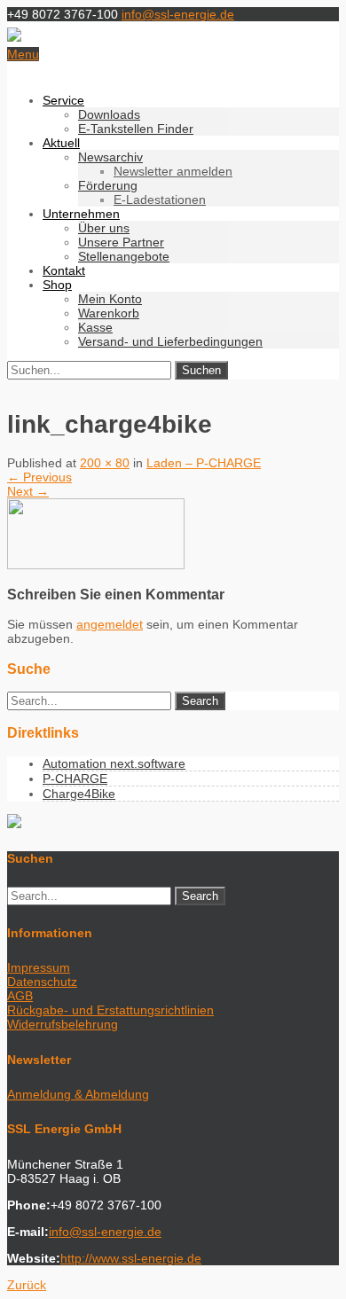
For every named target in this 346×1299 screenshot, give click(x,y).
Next (28, 491)
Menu (23, 54)
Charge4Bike (79, 793)
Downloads (109, 114)
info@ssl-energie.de (178, 14)
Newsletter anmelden (173, 171)
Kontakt (64, 270)
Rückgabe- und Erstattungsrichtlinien (110, 1010)
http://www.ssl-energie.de (130, 1258)
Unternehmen (81, 214)
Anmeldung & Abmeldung (78, 1094)
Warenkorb (108, 313)
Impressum (38, 967)
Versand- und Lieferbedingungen (170, 341)
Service (63, 100)
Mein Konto (110, 299)
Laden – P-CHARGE (203, 463)
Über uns (104, 228)
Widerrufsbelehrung (62, 1024)
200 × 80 (105, 463)
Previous (39, 477)
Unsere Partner (121, 242)
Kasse (95, 327)
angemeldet (109, 624)
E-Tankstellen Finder (135, 128)
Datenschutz (42, 981)
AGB (20, 996)
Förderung (108, 185)
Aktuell (61, 143)
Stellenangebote (123, 256)
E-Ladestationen (160, 199)
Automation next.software (114, 763)
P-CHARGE (75, 778)
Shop (57, 285)
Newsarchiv (110, 157)
